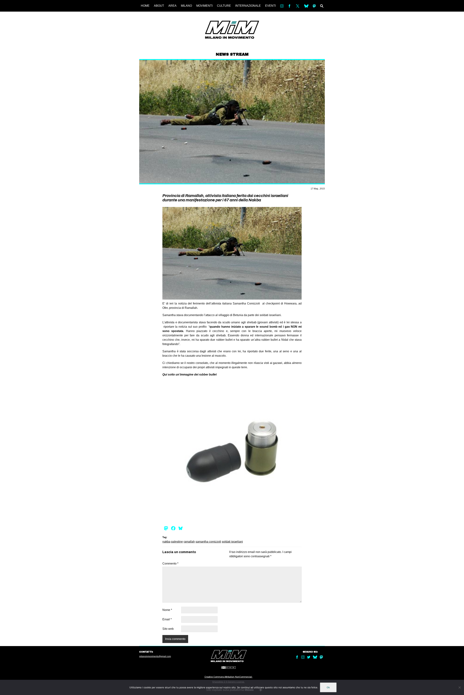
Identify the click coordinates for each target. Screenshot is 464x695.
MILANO (186, 5)
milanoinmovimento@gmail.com (155, 656)
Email (167, 619)
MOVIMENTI (204, 5)
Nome (167, 609)
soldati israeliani (232, 541)
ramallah (189, 541)
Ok (328, 687)
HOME (145, 5)
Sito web (168, 628)
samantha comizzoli (208, 541)
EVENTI (270, 5)
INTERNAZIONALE (248, 5)
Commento (170, 563)
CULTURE (224, 5)
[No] (459, 687)
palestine (177, 541)
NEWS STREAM (232, 54)
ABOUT (159, 5)
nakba (166, 541)
